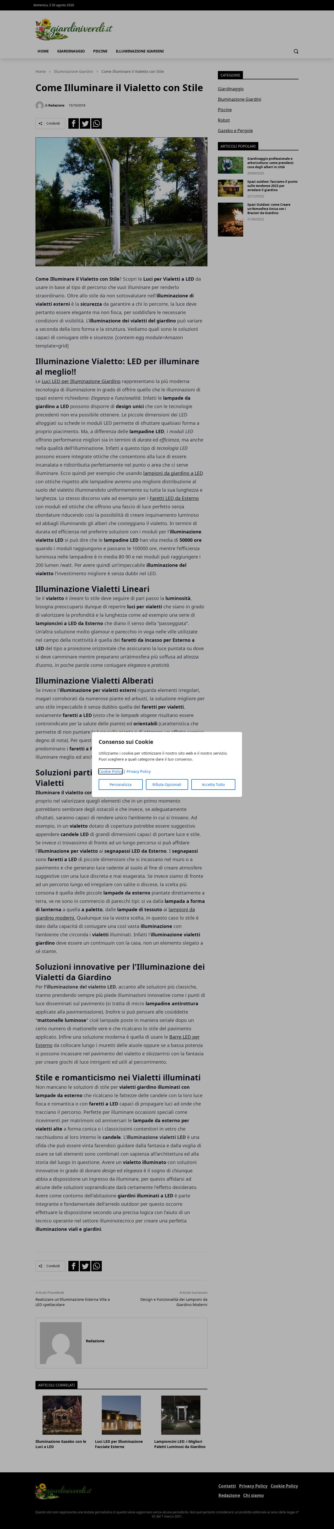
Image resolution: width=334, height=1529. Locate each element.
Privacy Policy (139, 771)
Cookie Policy (110, 771)
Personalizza (121, 784)
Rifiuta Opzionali (166, 784)
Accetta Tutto (213, 784)
